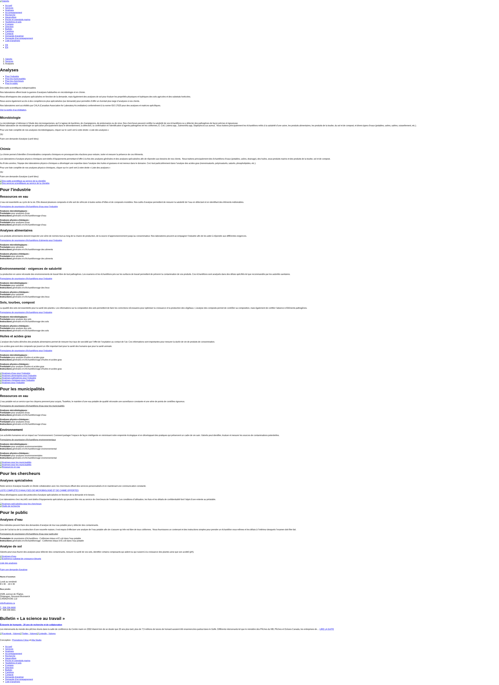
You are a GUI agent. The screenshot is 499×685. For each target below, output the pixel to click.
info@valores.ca (7, 603)
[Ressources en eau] (10, 467)
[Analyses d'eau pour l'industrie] (15, 373)
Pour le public (11, 83)
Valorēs (8, 59)
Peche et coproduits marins (17, 19)
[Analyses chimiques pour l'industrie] (17, 380)
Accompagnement (13, 12)
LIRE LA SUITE (327, 629)
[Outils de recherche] (10, 506)
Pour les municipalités (15, 79)
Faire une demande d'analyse (13, 569)
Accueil (8, 5)
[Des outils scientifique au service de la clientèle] (23, 181)
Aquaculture (10, 17)
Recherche (10, 15)
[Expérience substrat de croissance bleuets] (20, 559)
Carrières (9, 31)
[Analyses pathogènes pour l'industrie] (18, 378)
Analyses (9, 10)
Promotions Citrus (20, 640)
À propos (9, 24)
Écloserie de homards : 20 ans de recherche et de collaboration (31, 625)
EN (6, 47)
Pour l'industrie (12, 76)
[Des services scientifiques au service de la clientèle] (25, 183)
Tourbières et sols (13, 22)
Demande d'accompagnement (19, 38)
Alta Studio (36, 640)
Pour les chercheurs (14, 81)
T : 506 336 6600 (8, 607)
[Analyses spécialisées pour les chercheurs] (20, 504)
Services (9, 8)
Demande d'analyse (14, 36)
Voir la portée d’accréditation (13, 110)
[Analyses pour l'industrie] (12, 383)
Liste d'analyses (12, 41)
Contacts (9, 34)
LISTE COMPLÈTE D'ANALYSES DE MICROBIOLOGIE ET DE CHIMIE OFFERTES (39, 490)
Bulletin (8, 29)
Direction (9, 26)
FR (6, 45)
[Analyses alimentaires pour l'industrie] (18, 375)
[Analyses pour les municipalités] (15, 462)
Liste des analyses (8, 563)
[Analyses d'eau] (8, 556)
